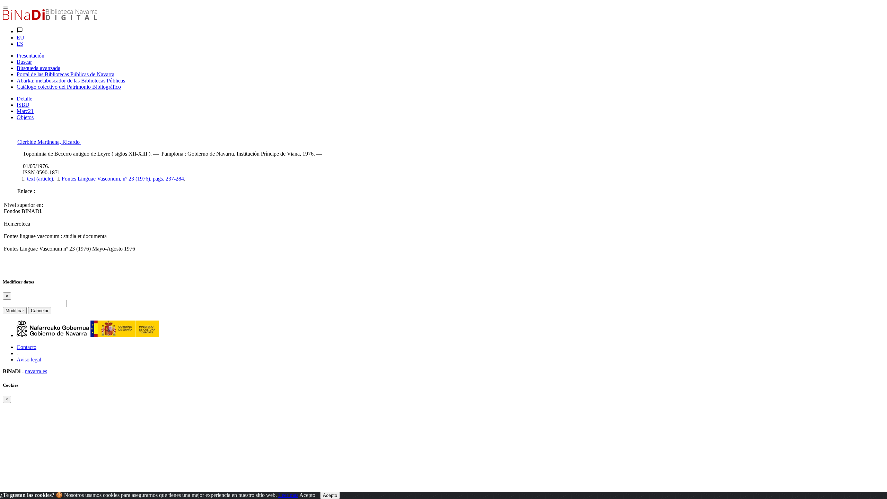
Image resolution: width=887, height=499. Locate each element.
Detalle (24, 99)
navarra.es (36, 371)
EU (20, 38)
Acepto (307, 495)
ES (20, 44)
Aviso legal (29, 359)
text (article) (40, 179)
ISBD (23, 105)
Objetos (25, 117)
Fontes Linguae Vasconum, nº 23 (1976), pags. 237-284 (123, 179)
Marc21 (25, 111)
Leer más (288, 495)
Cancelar (40, 310)
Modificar (15, 310)
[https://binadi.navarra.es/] (50, 18)
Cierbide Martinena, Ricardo (49, 142)
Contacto (26, 347)
